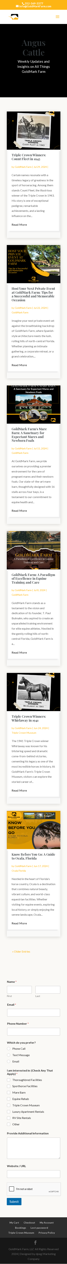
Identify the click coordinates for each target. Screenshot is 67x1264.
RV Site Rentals (21, 1117)
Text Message (21, 1055)
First (9, 995)
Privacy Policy (47, 1232)
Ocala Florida (19, 870)
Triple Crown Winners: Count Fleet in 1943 (29, 157)
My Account (47, 1222)
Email (11, 1004)
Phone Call (18, 1048)
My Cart (14, 1222)
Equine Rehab (20, 1098)
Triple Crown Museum (24, 732)
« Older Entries (21, 951)
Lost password (39, 1227)
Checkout (29, 1222)
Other (16, 1124)
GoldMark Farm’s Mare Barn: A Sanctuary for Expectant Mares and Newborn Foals (29, 435)
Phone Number (18, 1023)
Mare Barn (19, 1092)
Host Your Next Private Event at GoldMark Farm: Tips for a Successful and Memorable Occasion (33, 294)
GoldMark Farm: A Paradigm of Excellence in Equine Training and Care (33, 579)
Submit (14, 1201)
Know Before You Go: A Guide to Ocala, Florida (33, 856)
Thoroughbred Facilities (27, 1079)
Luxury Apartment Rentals (28, 1111)
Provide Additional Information (28, 1133)
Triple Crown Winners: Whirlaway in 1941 (29, 718)
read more (19, 224)
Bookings (20, 1227)
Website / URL (16, 1166)
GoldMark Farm (23, 166)
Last (37, 995)
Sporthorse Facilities (25, 1086)
